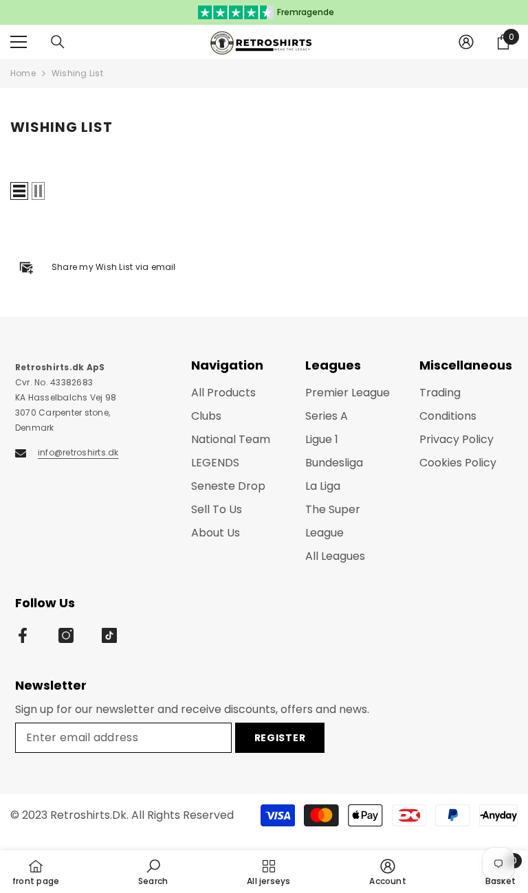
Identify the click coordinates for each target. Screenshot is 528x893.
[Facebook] (22, 635)
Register (280, 738)
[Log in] (466, 42)
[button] (19, 191)
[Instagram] (66, 635)
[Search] (58, 42)
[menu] (18, 42)
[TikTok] (109, 635)
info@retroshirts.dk (78, 452)
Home (23, 73)
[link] (153, 871)
